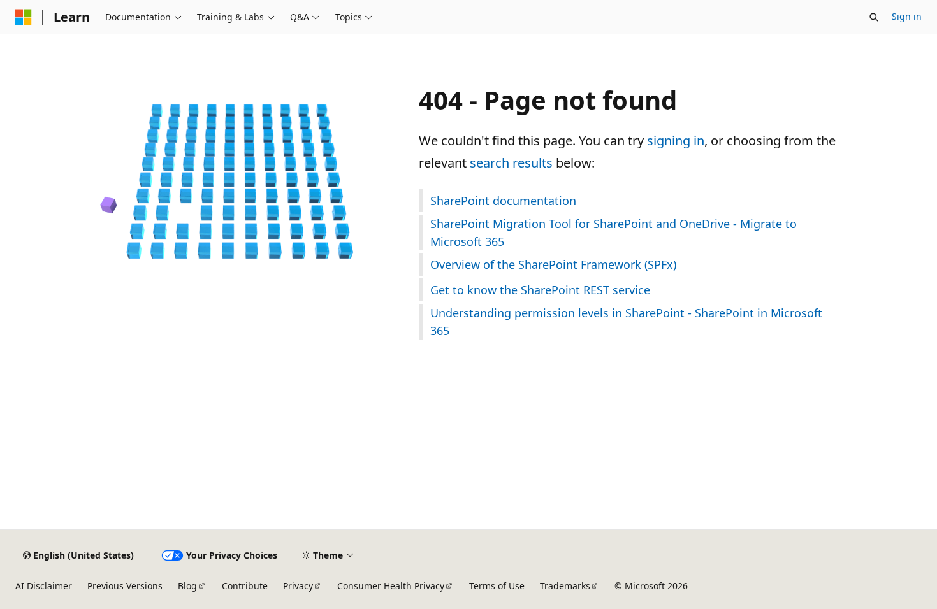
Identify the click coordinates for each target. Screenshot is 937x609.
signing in (675, 140)
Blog (187, 586)
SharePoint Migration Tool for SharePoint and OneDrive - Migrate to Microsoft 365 (613, 232)
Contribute (245, 586)
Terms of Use (497, 586)
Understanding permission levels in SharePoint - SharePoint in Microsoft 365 (626, 321)
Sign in (907, 16)
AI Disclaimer (43, 586)
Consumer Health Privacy (390, 586)
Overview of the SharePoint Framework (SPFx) (553, 264)
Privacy (298, 586)
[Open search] (874, 17)
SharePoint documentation (503, 200)
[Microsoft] (23, 17)
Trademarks (565, 586)
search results (511, 162)
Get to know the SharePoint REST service (540, 289)
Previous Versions (125, 586)
